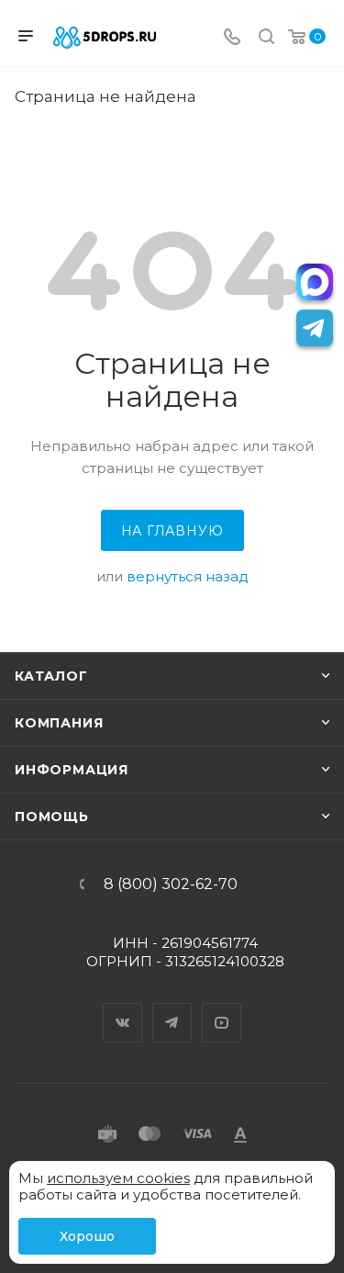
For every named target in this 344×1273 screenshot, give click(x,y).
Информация (71, 769)
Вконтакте (123, 1006)
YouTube (222, 1006)
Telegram (172, 1006)
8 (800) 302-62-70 (171, 884)
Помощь (52, 816)
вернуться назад (188, 576)
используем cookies (118, 1178)
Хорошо (87, 1236)
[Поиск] (266, 38)
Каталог (51, 676)
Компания (59, 723)
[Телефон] (232, 38)
